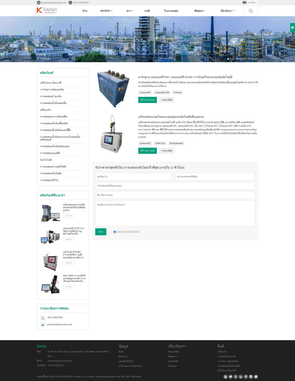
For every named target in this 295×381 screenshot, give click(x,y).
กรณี (147, 11)
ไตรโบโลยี (45, 160)
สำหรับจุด (177, 92)
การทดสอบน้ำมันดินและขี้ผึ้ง (55, 130)
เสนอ (100, 232)
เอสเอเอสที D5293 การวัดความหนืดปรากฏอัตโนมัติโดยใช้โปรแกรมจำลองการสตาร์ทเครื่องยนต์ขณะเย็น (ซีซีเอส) (73, 231)
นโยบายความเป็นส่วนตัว (130, 366)
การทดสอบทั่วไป (49, 180)
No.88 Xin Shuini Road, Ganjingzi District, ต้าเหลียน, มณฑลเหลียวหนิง (78, 353)
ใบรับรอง (172, 366)
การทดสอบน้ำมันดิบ (51, 173)
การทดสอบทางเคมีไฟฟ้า (53, 166)
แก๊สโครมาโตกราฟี (50, 83)
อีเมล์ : (40, 361)
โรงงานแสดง (171, 11)
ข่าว (129, 11)
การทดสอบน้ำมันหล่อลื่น (53, 103)
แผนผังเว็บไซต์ (126, 361)
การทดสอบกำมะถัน (50, 96)
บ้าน (85, 11)
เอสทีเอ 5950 (160, 143)
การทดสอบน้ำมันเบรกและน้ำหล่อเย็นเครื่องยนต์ (60, 138)
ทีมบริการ (123, 356)
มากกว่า (68, 216)
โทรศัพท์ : (41, 365)
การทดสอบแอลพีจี (50, 153)
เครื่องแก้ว (45, 110)
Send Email (148, 99)
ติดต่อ (41, 346)
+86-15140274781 (81, 3)
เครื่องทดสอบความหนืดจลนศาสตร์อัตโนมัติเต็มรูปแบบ (74, 207)
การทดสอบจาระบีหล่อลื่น (53, 116)
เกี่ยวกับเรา (226, 11)
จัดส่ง (121, 352)
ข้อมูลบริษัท (173, 352)
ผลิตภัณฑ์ (240, 59)
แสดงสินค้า (173, 361)
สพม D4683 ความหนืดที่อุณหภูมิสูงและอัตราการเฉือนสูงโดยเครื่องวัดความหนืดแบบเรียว (74, 278)
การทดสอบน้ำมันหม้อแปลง (54, 146)
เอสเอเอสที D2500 (162, 92)
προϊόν (105, 11)
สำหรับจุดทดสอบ (176, 143)
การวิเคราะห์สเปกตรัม (52, 89)
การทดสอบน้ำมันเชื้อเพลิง (54, 123)
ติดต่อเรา (199, 11)
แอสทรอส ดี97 (145, 92)
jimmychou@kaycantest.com (53, 3)
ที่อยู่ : (39, 351)
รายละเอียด (166, 100)
